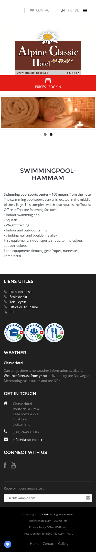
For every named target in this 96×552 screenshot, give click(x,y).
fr (70, 10)
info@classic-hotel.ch (29, 439)
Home (34, 543)
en (62, 10)
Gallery (63, 543)
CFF (12, 312)
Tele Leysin (17, 302)
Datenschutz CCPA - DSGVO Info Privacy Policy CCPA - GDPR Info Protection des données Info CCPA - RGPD (48, 527)
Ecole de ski (18, 296)
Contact (43, 10)
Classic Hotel (13, 362)
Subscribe (88, 498)
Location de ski (20, 291)
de (77, 10)
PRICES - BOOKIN (48, 86)
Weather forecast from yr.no (25, 375)
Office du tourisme (23, 307)
